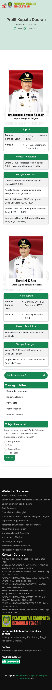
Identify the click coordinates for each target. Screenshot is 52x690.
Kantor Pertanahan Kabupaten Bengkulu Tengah (25, 517)
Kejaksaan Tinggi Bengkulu (15, 521)
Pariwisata (11, 403)
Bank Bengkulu (9, 508)
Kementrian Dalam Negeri (14, 529)
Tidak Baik (13, 453)
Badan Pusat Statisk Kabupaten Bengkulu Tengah (26, 500)
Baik (10, 445)
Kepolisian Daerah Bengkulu (15, 533)
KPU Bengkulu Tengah (12, 542)
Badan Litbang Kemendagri (15, 496)
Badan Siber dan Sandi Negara (17, 504)
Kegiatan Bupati (14, 397)
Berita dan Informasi (16, 391)
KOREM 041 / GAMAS (12, 538)
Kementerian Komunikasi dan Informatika (21, 525)
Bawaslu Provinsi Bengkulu (14, 513)
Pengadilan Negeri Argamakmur (17, 550)
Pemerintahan (13, 409)
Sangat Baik (14, 442)
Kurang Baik (14, 449)
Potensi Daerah (14, 415)
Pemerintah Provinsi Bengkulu (16, 546)
